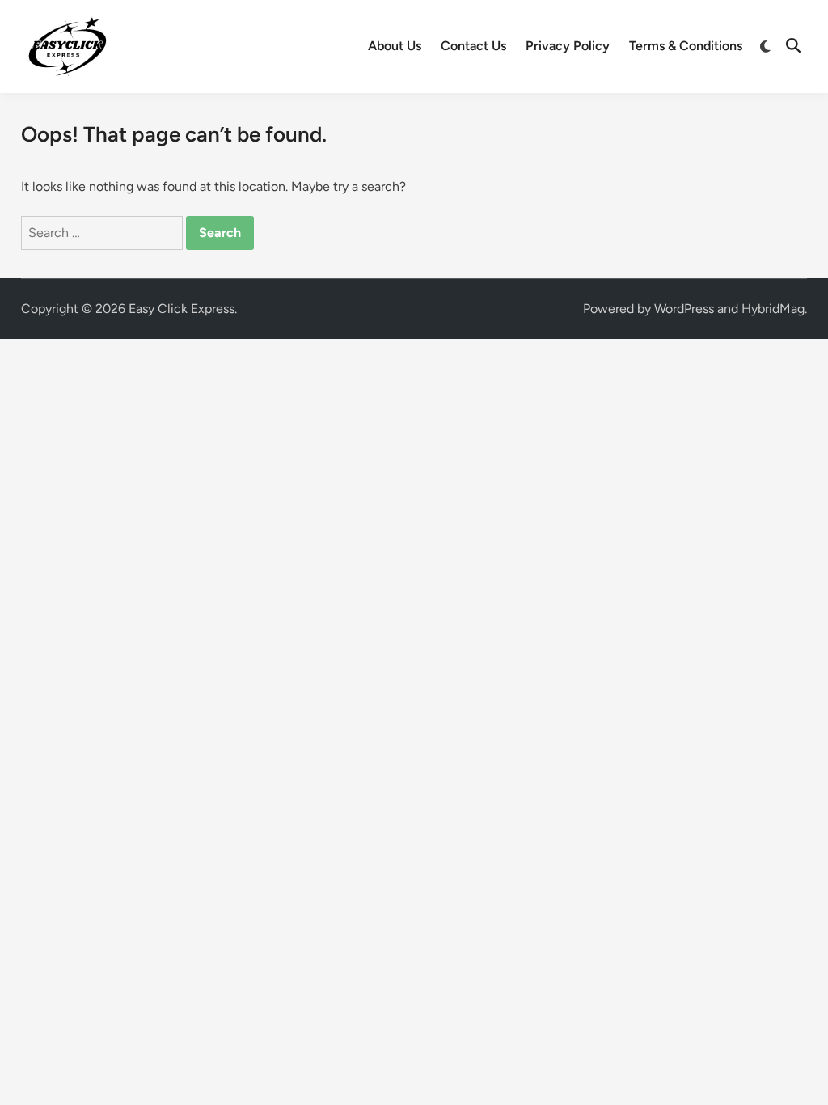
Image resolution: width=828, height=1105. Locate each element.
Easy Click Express (181, 308)
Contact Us (473, 45)
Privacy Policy (568, 45)
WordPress (684, 308)
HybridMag (773, 308)
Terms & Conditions (685, 45)
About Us (394, 45)
